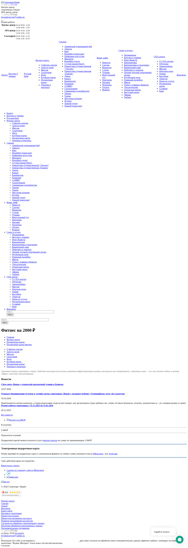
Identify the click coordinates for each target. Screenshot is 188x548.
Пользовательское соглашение (15, 528)
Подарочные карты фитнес (19, 344)
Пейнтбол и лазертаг (134, 70)
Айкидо (68, 49)
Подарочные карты (21, 138)
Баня (161, 91)
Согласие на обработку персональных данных (22, 523)
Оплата (105, 87)
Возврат (106, 90)
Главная (10, 337)
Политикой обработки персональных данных (57, 540)
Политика (107, 85)
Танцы (67, 96)
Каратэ (5, 75)
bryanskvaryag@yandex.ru (13, 17)
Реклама (106, 82)
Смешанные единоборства (76, 91)
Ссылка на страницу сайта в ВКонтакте (25, 470)
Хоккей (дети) (71, 103)
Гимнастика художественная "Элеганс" (30, 165)
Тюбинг (127, 97)
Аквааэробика (166, 66)
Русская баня (27, 75)
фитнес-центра (50, 440)
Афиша (127, 95)
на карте (19, 533)
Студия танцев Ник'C (74, 64)
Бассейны (163, 76)
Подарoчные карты (21, 301)
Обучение (163, 64)
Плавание (69, 83)
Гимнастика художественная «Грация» (30, 168)
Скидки (106, 65)
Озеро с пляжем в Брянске (136, 85)
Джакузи (163, 79)
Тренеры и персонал (46, 86)
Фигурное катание (73, 98)
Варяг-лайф (103, 58)
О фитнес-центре (49, 65)
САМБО (68, 86)
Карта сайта (6, 511)
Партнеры (107, 80)
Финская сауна (166, 71)
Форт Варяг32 (130, 60)
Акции (4, 506)
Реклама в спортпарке (11, 513)
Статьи (105, 70)
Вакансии (106, 67)
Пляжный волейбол (133, 80)
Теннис (67, 93)
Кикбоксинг (70, 81)
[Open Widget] (179, 539)
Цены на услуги (166, 81)
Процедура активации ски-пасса (16, 518)
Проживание (130, 55)
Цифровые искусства (74, 56)
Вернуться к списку (10, 465)
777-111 (9, 5)
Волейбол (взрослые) (74, 54)
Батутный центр (131, 92)
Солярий (163, 88)
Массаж (44, 70)
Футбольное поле (132, 77)
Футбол (68, 101)
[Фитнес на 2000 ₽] (16, 420)
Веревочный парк (132, 67)
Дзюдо (67, 76)
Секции (63, 42)
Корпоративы (130, 62)
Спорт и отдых (126, 50)
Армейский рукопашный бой (78, 46)
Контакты (181, 75)
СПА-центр (160, 56)
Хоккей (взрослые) (73, 106)
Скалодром (46, 72)
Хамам (162, 74)
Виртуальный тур (20, 217)
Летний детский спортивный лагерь (29, 252)
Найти (10, 315)
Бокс (66, 51)
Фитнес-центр (43, 60)
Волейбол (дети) (72, 61)
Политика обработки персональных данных (22, 526)
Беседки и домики (13, 75)
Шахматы (68, 59)
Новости (106, 62)
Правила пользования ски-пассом (17, 521)
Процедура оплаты (10, 516)
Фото (43, 75)
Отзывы (106, 72)
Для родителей (131, 87)
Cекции (4, 503)
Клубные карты (48, 77)
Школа (127, 82)
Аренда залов (47, 67)
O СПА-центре (166, 61)
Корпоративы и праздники (136, 65)
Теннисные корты (132, 90)
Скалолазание (70, 88)
